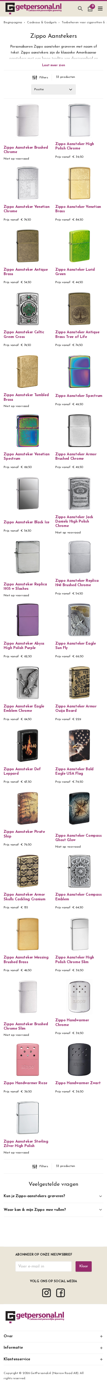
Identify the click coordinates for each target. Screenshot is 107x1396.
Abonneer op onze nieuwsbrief (43, 1254)
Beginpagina (13, 22)
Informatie (13, 1348)
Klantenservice (17, 1359)
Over (8, 1336)
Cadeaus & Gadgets (42, 22)
